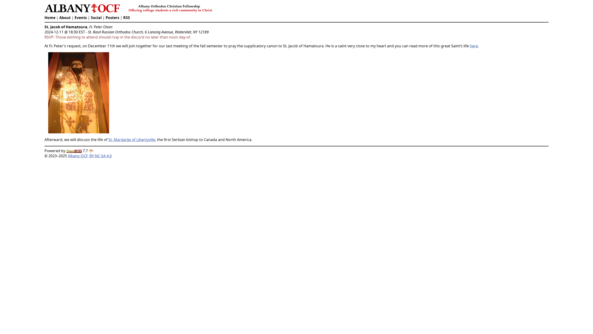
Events (81, 17)
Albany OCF (78, 155)
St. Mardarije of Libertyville (131, 139)
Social (96, 17)
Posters (112, 17)
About (65, 17)
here (474, 45)
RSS (126, 17)
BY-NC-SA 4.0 (100, 155)
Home (49, 17)
